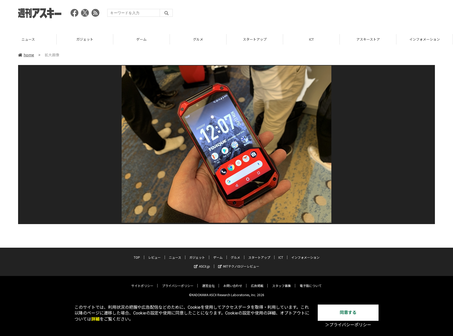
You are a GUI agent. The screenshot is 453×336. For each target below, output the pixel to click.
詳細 (95, 319)
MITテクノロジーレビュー (241, 266)
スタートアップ (255, 39)
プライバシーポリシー (177, 285)
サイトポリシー (142, 285)
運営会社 (208, 285)
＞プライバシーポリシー (348, 324)
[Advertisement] (339, 14)
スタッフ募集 (281, 285)
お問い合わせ (232, 285)
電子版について (311, 285)
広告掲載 (257, 285)
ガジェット (84, 39)
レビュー (154, 257)
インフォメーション (424, 39)
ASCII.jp (204, 266)
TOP (137, 257)
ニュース (28, 39)
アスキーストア (368, 39)
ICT (311, 39)
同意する (348, 312)
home (29, 54)
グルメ (198, 39)
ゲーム (141, 39)
